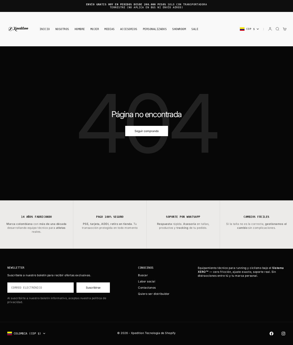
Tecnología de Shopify (160, 333)
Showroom (179, 28)
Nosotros (62, 28)
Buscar (143, 275)
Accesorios (128, 28)
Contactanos (147, 287)
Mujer (94, 28)
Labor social (146, 281)
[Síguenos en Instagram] (283, 333)
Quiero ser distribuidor (153, 293)
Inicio (45, 28)
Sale (194, 28)
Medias (109, 28)
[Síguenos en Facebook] (271, 333)
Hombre (80, 28)
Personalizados (155, 28)
